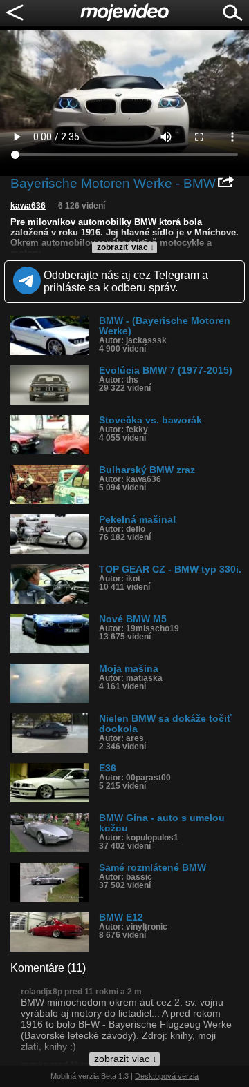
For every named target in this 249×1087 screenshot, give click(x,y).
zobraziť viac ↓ (125, 247)
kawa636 (28, 206)
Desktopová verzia (167, 1076)
